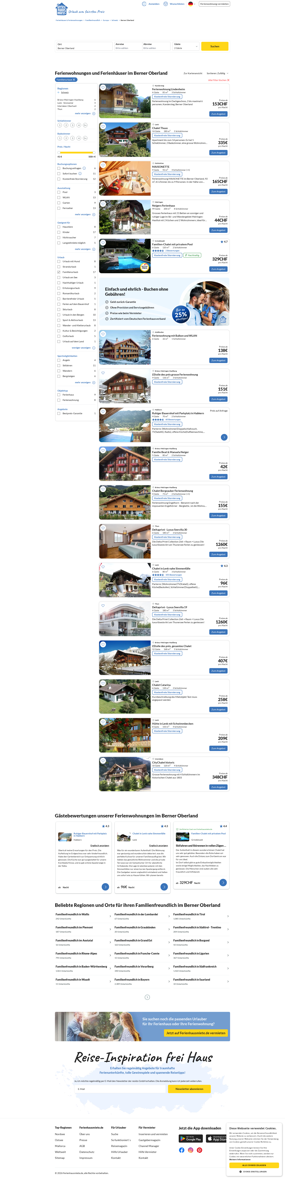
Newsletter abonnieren (189, 1088)
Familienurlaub (79, 272)
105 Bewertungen (174, 574)
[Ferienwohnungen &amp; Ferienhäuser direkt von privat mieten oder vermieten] (79, 12)
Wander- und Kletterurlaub (79, 325)
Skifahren (79, 365)
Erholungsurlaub (79, 288)
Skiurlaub (79, 309)
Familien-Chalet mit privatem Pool (172, 244)
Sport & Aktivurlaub (79, 320)
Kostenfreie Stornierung (79, 178)
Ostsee (59, 1140)
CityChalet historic (163, 762)
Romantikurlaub (79, 293)
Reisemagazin (119, 1146)
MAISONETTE (160, 166)
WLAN (79, 197)
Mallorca (60, 1146)
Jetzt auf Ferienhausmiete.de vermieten (195, 1033)
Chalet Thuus (160, 128)
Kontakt (116, 1157)
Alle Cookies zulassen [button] (254, 1165)
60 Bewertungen (173, 419)
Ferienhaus (79, 394)
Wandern (79, 370)
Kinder (79, 232)
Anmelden (154, 3)
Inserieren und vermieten (153, 1134)
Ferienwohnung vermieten (214, 3)
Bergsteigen (79, 376)
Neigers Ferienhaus (163, 205)
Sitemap (60, 1157)
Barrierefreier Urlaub (79, 298)
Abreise (147, 44)
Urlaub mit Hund (79, 261)
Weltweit (60, 1151)
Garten (79, 202)
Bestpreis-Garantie (79, 413)
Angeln (79, 360)
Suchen (214, 46)
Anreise (120, 44)
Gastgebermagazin (149, 1140)
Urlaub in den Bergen (79, 314)
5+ (85, 125)
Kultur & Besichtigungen (79, 330)
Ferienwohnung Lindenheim (168, 89)
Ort (60, 44)
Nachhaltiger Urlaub (79, 282)
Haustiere (79, 226)
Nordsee (60, 1134)
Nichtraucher (79, 237)
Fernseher (79, 208)
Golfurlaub (79, 336)
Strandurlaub (79, 266)
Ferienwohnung (79, 399)
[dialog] (254, 1149)
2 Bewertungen (172, 250)
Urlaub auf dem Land (79, 341)
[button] (254, 1171)
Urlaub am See (79, 277)
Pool (79, 192)
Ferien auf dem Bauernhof (79, 304)
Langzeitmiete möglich (79, 242)
